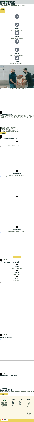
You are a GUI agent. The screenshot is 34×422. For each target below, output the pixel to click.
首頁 (12, 401)
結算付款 (20, 403)
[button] (1, 381)
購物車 (13, 405)
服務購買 (13, 404)
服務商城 (20, 401)
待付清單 (20, 402)
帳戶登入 (20, 404)
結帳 (12, 406)
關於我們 (13, 402)
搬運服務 (13, 403)
